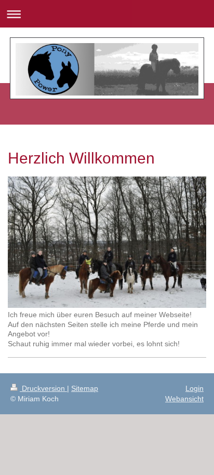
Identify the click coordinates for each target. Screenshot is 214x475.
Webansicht (184, 399)
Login (194, 388)
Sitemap (84, 388)
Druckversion (43, 388)
